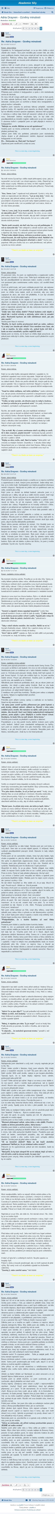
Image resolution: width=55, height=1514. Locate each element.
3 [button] (32, 28)
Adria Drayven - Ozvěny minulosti (20, 17)
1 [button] (26, 28)
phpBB (21, 1505)
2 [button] (29, 28)
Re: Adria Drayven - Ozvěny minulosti (21, 41)
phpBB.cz (33, 1507)
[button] (23, 28)
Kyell (7, 33)
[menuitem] (7, 8)
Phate (8, 159)
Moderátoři (12, 20)
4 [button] (35, 28)
